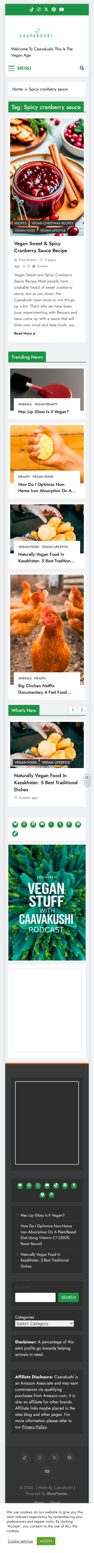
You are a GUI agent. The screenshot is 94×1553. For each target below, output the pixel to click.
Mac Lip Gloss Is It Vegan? (43, 411)
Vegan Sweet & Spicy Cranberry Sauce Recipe (40, 247)
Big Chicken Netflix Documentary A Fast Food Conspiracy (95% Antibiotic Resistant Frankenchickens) (43, 695)
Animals (25, 404)
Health (24, 476)
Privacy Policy (34, 1427)
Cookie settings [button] (20, 1541)
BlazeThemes (57, 1493)
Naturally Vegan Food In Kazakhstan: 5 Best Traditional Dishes (46, 560)
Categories (24, 1317)
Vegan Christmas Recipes (52, 223)
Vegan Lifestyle (55, 547)
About (55, 1502)
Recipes (21, 223)
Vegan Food (42, 476)
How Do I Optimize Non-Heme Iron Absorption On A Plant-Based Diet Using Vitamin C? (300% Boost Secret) (48, 1234)
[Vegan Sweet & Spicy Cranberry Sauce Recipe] (47, 177)
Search (22, 1287)
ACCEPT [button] (46, 1541)
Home (39, 1502)
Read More (23, 333)
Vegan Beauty (45, 404)
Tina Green (28, 259)
